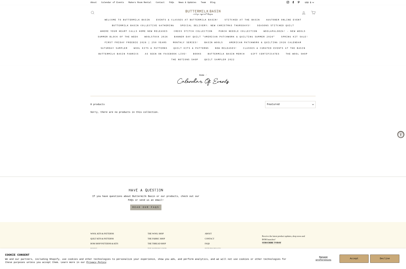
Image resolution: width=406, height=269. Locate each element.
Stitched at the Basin (242, 20)
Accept (354, 258)
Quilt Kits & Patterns (191, 48)
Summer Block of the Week (118, 37)
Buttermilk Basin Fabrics (118, 54)
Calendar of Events (112, 2)
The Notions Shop (184, 59)
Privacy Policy (96, 262)
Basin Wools (213, 42)
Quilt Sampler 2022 (219, 59)
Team (203, 2)
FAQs (171, 2)
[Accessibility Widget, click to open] (400, 134)
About (93, 2)
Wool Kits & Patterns (150, 48)
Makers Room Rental (139, 2)
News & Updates (187, 2)
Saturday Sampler (114, 48)
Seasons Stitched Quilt (275, 25)
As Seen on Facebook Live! (166, 54)
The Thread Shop (157, 244)
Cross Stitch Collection (193, 31)
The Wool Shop (297, 54)
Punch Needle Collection (238, 31)
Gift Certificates (265, 54)
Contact (160, 2)
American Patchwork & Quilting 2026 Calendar (265, 42)
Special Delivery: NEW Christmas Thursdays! (215, 25)
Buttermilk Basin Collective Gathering (143, 25)
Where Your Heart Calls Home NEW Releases (134, 31)
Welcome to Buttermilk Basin (127, 20)
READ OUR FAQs (145, 207)
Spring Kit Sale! (294, 37)
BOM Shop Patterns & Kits (104, 244)
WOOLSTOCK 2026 (156, 37)
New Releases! (226, 48)
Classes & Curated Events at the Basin (274, 48)
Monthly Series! (185, 42)
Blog (212, 2)
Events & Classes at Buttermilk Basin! (187, 20)
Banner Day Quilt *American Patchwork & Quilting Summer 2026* (224, 37)
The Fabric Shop (156, 239)
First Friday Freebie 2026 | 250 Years (136, 42)
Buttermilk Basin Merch (226, 54)
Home (201, 75)
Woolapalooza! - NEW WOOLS (285, 31)
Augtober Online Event (283, 20)
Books (197, 54)
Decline (385, 258)
